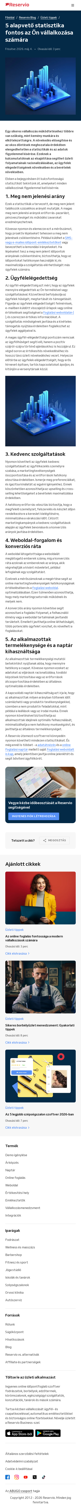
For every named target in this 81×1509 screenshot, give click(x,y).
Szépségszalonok (17, 1285)
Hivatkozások (14, 1339)
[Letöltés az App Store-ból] (19, 1433)
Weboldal (11, 1185)
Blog (8, 1347)
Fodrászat (12, 1240)
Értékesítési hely (17, 1193)
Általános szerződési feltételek (27, 1454)
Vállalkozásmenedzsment (22, 1208)
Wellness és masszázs (20, 1247)
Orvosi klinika (14, 1292)
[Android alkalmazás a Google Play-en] (48, 1433)
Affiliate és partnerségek (23, 1362)
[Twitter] (34, 1477)
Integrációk (13, 1215)
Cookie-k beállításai (18, 1469)
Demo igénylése (16, 1155)
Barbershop (13, 1255)
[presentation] (73, 5)
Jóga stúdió (13, 1270)
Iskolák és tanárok (17, 1277)
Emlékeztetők (15, 1200)
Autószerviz (13, 1300)
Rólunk (10, 1324)
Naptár (10, 1170)
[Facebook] (7, 1477)
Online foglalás (15, 1178)
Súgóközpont (14, 1332)
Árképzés (12, 1162)
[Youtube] (25, 1477)
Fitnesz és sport (16, 1262)
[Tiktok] (43, 1477)
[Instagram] (16, 1477)
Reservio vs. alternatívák (22, 1354)
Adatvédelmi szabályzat (21, 1461)
